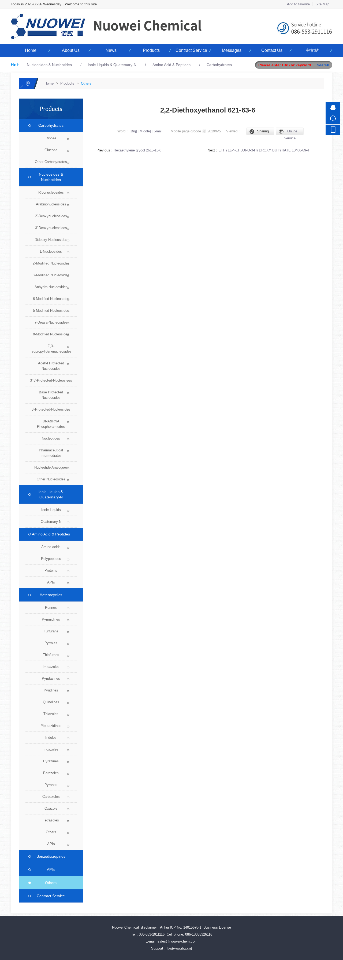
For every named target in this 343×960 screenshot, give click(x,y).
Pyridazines (51, 678)
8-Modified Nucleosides (51, 334)
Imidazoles (51, 667)
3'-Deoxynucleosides (51, 228)
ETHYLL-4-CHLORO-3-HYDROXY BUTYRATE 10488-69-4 (263, 150)
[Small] (157, 131)
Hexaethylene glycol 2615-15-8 (137, 150)
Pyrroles (50, 643)
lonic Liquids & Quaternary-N (48, 494)
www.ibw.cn (182, 948)
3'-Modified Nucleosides (51, 275)
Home (30, 50)
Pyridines (51, 690)
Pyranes (50, 785)
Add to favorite (298, 4)
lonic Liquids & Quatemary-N (112, 65)
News (111, 50)
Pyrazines (51, 761)
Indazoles (50, 749)
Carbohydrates (219, 65)
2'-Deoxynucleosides (51, 216)
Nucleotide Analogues (51, 467)
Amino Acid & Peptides (171, 65)
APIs (51, 582)
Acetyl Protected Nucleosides (51, 366)
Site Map (322, 4)
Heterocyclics (48, 595)
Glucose (50, 150)
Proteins (50, 570)
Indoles (51, 738)
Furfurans (51, 631)
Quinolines (51, 702)
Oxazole (50, 808)
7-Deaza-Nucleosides (51, 322)
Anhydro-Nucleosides (51, 287)
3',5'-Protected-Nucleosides (51, 380)
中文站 (312, 50)
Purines (51, 608)
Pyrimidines (51, 619)
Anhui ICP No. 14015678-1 (180, 927)
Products (151, 50)
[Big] (133, 131)
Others (86, 83)
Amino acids (51, 547)
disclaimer (149, 927)
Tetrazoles (51, 820)
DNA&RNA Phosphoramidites (51, 424)
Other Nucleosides (51, 479)
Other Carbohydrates (51, 162)
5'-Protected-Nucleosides (51, 409)
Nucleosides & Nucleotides (49, 65)
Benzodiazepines (48, 856)
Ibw (169, 948)
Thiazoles (50, 714)
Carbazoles (51, 797)
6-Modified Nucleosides (51, 299)
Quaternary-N (51, 522)
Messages (231, 50)
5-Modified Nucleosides (51, 311)
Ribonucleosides (51, 192)
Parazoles (51, 773)
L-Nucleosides (51, 251)
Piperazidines (50, 726)
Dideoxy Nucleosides (51, 240)
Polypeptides (51, 559)
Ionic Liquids (51, 510)
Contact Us (271, 50)
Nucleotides (51, 438)
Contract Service (191, 50)
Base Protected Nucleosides (51, 395)
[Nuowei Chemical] (171, 12)
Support (157, 948)
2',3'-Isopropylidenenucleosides (51, 348)
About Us (71, 50)
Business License (217, 927)
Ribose (51, 138)
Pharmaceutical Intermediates (51, 453)
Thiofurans (51, 655)
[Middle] (145, 131)
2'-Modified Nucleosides (51, 263)
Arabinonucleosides (51, 204)
